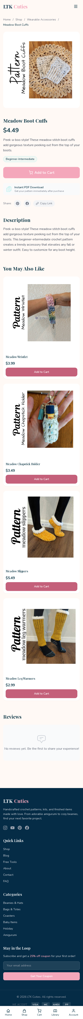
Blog (6, 855)
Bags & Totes (12, 909)
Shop (19, 19)
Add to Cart (44, 172)
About (7, 868)
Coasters (9, 916)
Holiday (8, 929)
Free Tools (10, 862)
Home (7, 19)
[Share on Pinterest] (17, 203)
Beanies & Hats (13, 903)
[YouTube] (12, 828)
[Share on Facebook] (27, 203)
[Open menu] (76, 6)
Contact (8, 875)
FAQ (6, 881)
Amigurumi (10, 935)
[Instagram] (5, 828)
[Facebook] (27, 828)
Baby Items (10, 922)
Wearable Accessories (41, 19)
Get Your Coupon (42, 976)
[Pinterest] (20, 828)
